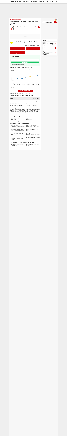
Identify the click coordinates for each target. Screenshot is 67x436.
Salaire (13, 19)
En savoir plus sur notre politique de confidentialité (17, 64)
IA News (16, 1)
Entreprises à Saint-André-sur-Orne (33, 137)
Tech (20, 1)
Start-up (35, 1)
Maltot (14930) (13, 119)
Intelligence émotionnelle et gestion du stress (48, 48)
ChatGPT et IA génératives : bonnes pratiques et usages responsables (48, 43)
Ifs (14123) (28, 118)
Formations (46, 40)
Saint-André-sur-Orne (15, 125)
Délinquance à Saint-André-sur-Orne (33, 134)
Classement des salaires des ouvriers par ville (33, 48)
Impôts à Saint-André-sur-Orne (17, 129)
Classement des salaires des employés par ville (18, 52)
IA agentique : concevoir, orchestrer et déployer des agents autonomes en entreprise (48, 53)
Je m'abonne (24, 62)
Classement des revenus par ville (26, 90)
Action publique (26, 1)
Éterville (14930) (29, 119)
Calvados (19, 19)
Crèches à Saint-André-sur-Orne (32, 126)
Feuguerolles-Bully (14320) (16, 116)
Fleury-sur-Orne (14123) (15, 118)
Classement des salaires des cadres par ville (18, 48)
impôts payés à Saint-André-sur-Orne (23, 93)
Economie (47, 1)
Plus (51, 1)
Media (31, 1)
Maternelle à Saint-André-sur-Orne (32, 125)
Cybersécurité (41, 1)
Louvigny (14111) (29, 116)
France (16, 19)
